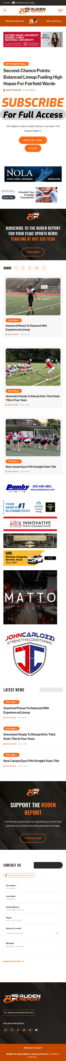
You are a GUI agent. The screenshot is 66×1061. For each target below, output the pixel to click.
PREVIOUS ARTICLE (14, 21)
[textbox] (30, 933)
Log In (33, 148)
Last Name (11, 896)
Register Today (33, 140)
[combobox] (33, 933)
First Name (11, 885)
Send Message (12, 961)
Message (10, 943)
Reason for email (14, 928)
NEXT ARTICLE (54, 21)
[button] (4, 10)
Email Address (13, 907)
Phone (9, 917)
